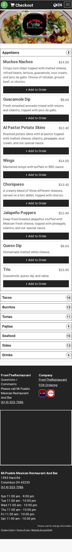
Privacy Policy (8, 530)
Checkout (24, 5)
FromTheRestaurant (53, 379)
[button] (36, 53)
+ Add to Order (36, 89)
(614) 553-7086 (12, 402)
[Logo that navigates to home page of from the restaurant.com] (42, 393)
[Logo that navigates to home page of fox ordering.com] (50, 393)
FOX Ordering (48, 385)
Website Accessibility (41, 530)
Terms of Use (23, 530)
